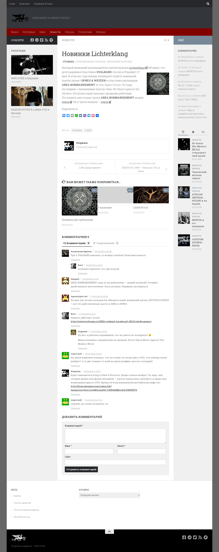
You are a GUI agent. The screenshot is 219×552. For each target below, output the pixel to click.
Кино (42, 31)
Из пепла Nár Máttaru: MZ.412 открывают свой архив (199, 149)
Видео (15, 31)
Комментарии (78, 243)
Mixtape (101, 31)
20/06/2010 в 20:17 (93, 353)
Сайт (68, 456)
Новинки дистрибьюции (77, 219)
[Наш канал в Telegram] (37, 40)
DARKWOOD (140, 207)
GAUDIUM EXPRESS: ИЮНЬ (197, 242)
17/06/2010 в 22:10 (99, 331)
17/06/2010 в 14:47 (87, 314)
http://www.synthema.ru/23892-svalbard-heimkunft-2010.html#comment (111, 321)
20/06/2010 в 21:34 (92, 371)
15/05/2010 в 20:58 (103, 251)
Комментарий (74, 425)
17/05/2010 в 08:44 (99, 296)
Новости (55, 31)
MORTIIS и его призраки (192, 60)
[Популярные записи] (193, 132)
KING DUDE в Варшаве (24, 78)
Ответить (75, 259)
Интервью (29, 31)
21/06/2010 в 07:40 (93, 400)
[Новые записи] (183, 132)
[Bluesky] (51, 40)
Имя (68, 445)
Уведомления (107, 243)
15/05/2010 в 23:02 (94, 265)
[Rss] (46, 40)
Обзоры (69, 31)
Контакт (25, 3)
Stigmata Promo (43, 3)
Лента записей (22, 502)
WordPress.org (22, 516)
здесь (65, 102)
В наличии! (105, 207)
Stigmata (68, 61)
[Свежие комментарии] (203, 132)
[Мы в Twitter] (41, 40)
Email (121, 445)
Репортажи (85, 31)
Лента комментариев (26, 509)
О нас (12, 3)
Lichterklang (137, 67)
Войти (17, 495)
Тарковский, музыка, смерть (199, 175)
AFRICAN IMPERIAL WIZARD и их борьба (199, 199)
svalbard (88, 130)
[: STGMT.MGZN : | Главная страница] (20, 17)
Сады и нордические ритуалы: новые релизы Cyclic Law (192, 114)
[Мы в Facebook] (32, 40)
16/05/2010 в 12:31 (91, 279)
